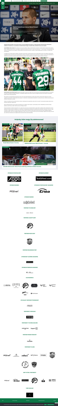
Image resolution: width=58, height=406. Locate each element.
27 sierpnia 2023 (27, 125)
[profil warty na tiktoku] (38, 0)
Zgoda (45, 404)
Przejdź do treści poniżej (32, 33)
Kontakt (55, 400)
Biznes (34, 3)
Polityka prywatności (41, 400)
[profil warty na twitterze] (32, 0)
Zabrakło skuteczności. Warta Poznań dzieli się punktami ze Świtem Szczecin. (22, 166)
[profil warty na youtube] (34, 0)
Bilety (44, 3)
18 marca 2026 (5, 148)
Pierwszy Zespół (14, 400)
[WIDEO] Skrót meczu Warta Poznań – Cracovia (36, 143)
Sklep (37, 3)
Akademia (40, 3)
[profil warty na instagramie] (30, 0)
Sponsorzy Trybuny (49, 3)
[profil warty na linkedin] (36, 0)
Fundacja (30, 3)
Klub (2, 400)
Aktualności (27, 400)
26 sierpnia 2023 (6, 125)
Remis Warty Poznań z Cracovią (11, 142)
